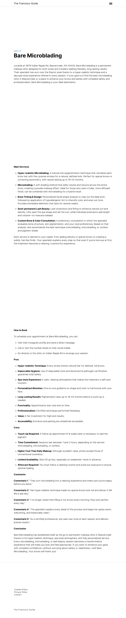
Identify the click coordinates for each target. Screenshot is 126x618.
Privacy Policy (20, 592)
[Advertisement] (63, 26)
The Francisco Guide (26, 3)
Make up (17, 51)
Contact (18, 595)
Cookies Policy (21, 589)
